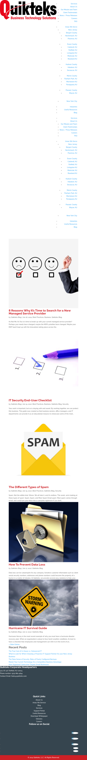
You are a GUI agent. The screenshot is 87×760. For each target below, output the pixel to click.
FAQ (75, 21)
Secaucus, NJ (72, 70)
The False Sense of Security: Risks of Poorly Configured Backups (33, 659)
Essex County (72, 44)
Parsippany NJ (71, 84)
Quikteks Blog (16, 317)
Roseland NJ (72, 59)
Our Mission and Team (69, 10)
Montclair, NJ (72, 56)
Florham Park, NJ (70, 79)
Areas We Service (39, 703)
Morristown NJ (71, 82)
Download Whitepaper (39, 716)
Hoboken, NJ (72, 67)
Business (47, 317)
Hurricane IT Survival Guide (28, 628)
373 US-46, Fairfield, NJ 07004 (11, 671)
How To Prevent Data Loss (27, 564)
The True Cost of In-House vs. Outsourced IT (25, 651)
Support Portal (39, 711)
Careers (74, 18)
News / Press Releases (68, 15)
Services (74, 4)
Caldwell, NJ (72, 47)
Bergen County (71, 33)
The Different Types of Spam (29, 487)
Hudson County (71, 64)
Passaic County (71, 90)
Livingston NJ (72, 53)
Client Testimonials (70, 12)
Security (66, 404)
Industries (73, 107)
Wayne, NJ (73, 93)
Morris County (72, 76)
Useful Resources (70, 110)
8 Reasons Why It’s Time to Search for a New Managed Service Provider (40, 312)
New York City (72, 101)
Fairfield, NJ (73, 50)
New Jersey (72, 30)
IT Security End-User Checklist (30, 400)
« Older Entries (14, 644)
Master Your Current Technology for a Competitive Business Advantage (35, 662)
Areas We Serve (71, 27)
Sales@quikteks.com (19, 676)
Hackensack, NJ (71, 36)
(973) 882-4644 (17, 673)
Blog (75, 113)
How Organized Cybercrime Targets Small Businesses (29, 664)
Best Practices (38, 317)
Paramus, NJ (72, 39)
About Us (73, 7)
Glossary (39, 719)
